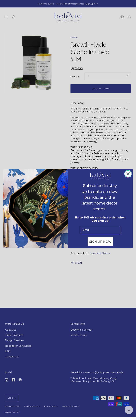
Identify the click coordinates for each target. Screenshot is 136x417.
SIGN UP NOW (100, 241)
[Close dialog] (128, 174)
